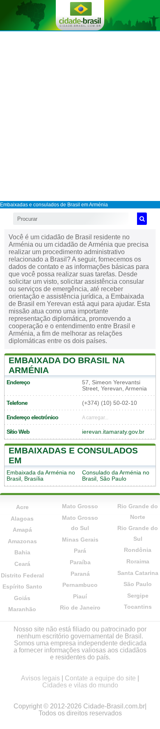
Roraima (137, 561)
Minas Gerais (80, 539)
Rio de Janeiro (80, 607)
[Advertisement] (80, 115)
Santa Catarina (137, 573)
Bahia (22, 552)
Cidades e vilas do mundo (80, 685)
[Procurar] (142, 219)
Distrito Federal (22, 575)
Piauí (80, 596)
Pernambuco (80, 585)
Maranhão (22, 609)
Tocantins (138, 606)
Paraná (80, 573)
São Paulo (137, 584)
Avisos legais (40, 678)
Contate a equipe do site (100, 678)
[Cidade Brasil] (80, 15)
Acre (22, 507)
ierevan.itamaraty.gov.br (113, 432)
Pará (80, 550)
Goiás (22, 598)
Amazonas (22, 541)
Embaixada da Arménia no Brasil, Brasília (41, 476)
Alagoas (22, 518)
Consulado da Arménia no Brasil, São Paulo (115, 476)
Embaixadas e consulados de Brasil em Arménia (54, 205)
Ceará (22, 564)
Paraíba (80, 562)
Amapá (22, 529)
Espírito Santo (22, 586)
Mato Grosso (80, 506)
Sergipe (138, 595)
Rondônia (137, 550)
